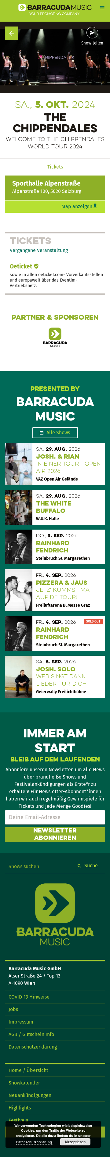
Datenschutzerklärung (33, 1047)
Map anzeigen (76, 206)
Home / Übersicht (28, 1070)
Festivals (18, 1120)
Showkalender (24, 1083)
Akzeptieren (75, 1142)
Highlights (20, 1108)
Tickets (55, 167)
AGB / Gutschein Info (31, 1034)
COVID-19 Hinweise (29, 997)
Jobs (13, 1009)
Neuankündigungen (30, 1095)
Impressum (21, 1022)
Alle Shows (58, 432)
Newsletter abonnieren (55, 835)
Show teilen (92, 43)
